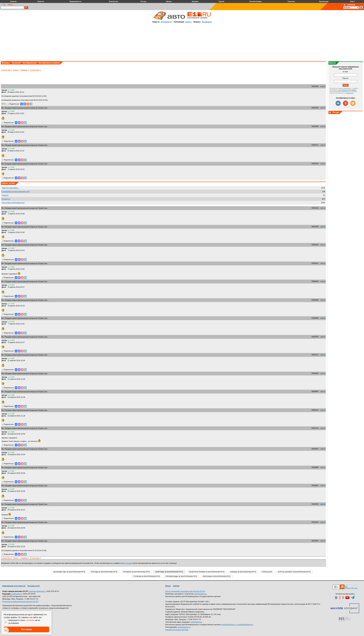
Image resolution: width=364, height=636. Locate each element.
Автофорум (207, 22)
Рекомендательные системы (176, 630)
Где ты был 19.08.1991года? (13, 203)
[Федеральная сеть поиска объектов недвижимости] (344, 619)
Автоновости (166, 22)
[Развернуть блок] (330, 112)
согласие (29, 620)
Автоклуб (16, 63)
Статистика (35, 70)
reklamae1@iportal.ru (37, 591)
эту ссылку (128, 563)
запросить (349, 93)
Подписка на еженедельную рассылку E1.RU (20, 602)
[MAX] (24, 104)
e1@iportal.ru (16, 594)
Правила (24, 70)
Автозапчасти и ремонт (49, 63)
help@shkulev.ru (200, 594)
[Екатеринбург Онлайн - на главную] (199, 19)
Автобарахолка (30, 63)
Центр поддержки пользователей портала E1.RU (185, 591)
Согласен (26, 629)
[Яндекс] (345, 103)
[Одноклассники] (28, 104)
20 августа (6, 199)
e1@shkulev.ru (196, 622)
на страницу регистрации (347, 90)
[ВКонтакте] (21, 104)
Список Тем (6, 70)
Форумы (6, 63)
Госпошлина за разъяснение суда (15, 192)
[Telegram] (31, 104)
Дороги (188, 22)
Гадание (5, 195)
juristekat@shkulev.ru (245, 625)
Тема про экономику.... (10, 188)
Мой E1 (332, 63)
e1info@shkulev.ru (228, 625)
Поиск (15, 70)
